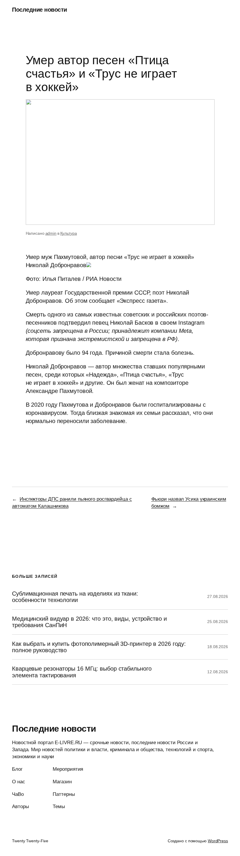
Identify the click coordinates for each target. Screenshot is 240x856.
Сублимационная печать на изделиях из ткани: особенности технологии (75, 596)
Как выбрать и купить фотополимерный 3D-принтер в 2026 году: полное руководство (99, 647)
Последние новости (39, 9)
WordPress (218, 840)
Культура (68, 233)
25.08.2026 (217, 621)
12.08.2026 (217, 671)
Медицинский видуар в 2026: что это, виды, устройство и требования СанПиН (89, 621)
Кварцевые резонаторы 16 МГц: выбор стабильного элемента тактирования (81, 671)
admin (51, 233)
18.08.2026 (217, 646)
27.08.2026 (217, 596)
